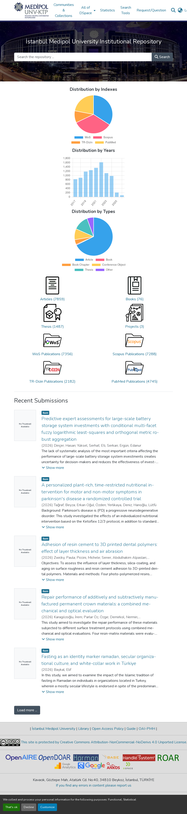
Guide (131, 728)
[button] (31, 10)
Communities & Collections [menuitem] (64, 10)
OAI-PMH (147, 728)
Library (83, 728)
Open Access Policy (108, 728)
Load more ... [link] (27, 710)
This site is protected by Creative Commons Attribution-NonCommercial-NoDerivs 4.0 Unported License (103, 742)
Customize (47, 807)
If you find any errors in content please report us (93, 785)
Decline (29, 807)
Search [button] (164, 56)
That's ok (11, 807)
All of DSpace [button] (85, 10)
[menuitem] (87, 10)
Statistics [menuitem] (107, 10)
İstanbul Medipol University (53, 728)
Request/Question (151, 10)
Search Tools (125, 10)
